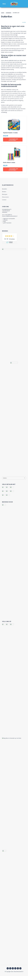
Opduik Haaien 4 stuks (10, 132)
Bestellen (4, 189)
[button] (12, 139)
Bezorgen (4, 194)
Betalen (4, 191)
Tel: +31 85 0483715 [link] (7, 214)
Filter (24, 22)
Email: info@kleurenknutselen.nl (9, 216)
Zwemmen (8, 12)
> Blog (4, 221)
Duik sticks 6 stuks (9, 162)
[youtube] (13, 968)
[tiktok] (15, 968)
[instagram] (10, 968)
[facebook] (8, 968)
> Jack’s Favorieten (6, 223)
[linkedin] (18, 968)
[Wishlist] (22, 4)
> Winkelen (5, 220)
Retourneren (5, 197)
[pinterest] (20, 968)
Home (2, 12)
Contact (4, 199)
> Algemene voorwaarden (8, 218)
